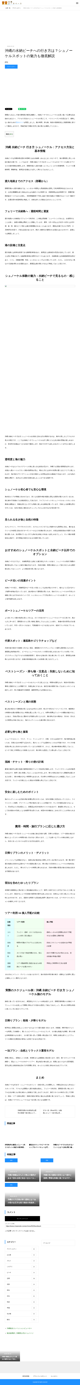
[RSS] (3, 1382)
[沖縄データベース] (11, 3)
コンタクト (54, 1376)
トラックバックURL (10, 1223)
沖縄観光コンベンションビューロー (19, 1328)
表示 (11, 134)
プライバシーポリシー (40, 1376)
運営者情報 (25, 1376)
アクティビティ (11, 66)
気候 (47, 1160)
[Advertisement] (40, 25)
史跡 (11, 1160)
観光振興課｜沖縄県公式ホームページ (20, 1333)
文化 (11, 1185)
